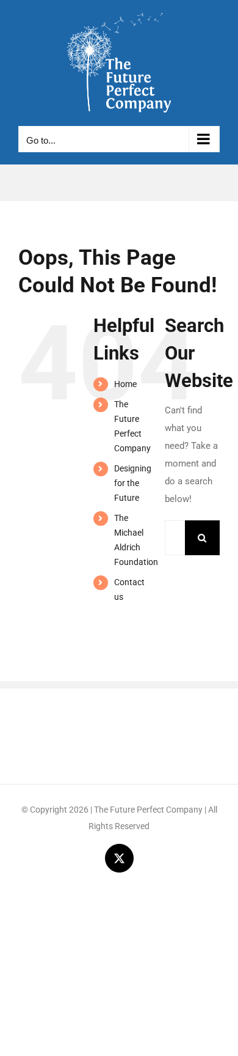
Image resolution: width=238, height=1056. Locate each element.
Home (125, 384)
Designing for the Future (132, 483)
